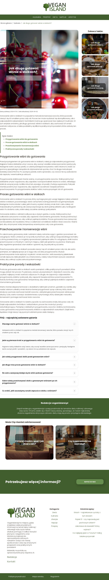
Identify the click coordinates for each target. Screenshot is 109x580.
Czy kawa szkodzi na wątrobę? (79, 442)
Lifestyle (72, 17)
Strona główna (6, 23)
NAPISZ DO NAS (90, 482)
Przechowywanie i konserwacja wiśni (22, 145)
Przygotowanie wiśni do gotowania (22, 139)
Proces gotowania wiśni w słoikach (21, 142)
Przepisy (47, 17)
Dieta (55, 17)
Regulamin (55, 576)
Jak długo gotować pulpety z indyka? (95, 108)
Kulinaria (37, 17)
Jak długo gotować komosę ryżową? (95, 87)
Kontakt (11, 561)
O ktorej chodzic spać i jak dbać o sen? (29, 442)
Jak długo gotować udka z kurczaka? (95, 44)
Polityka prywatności (17, 576)
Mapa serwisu (38, 576)
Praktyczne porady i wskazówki (20, 149)
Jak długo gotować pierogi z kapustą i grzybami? (95, 65)
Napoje (63, 17)
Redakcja (12, 557)
